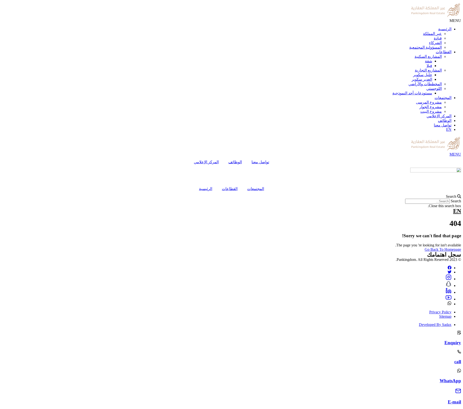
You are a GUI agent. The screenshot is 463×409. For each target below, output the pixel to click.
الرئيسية (444, 29)
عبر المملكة (432, 34)
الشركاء (435, 43)
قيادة (438, 38)
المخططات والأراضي (425, 84)
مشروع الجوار (430, 107)
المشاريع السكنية (428, 56)
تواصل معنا (442, 125)
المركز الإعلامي (439, 116)
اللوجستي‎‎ (434, 88)
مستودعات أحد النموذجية (412, 93)
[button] (231, 196)
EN (448, 129)
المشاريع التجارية (428, 70)
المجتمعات (443, 98)
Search (456, 201)
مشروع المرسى (429, 102)
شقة (428, 61)
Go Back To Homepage (443, 249)
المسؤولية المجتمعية (425, 47)
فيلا (429, 66)
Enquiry (452, 342)
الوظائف (444, 121)
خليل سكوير (422, 75)
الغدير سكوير (422, 79)
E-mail (454, 401)
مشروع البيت (431, 111)
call (457, 361)
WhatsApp (450, 380)
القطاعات (443, 52)
